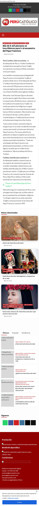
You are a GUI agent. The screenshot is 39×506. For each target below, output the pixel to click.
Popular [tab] (15, 333)
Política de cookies (13, 498)
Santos (18, 238)
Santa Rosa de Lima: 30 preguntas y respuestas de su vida (25, 359)
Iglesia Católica (7, 43)
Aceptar (19, 502)
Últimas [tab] (5, 333)
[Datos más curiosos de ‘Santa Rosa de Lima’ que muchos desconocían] (19, 297)
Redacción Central (8, 54)
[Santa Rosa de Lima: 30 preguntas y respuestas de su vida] (19, 261)
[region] (19, 498)
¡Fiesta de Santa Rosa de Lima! (13, 243)
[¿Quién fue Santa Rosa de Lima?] (7, 371)
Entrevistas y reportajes (16, 304)
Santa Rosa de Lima (8, 271)
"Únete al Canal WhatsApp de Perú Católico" (18, 184)
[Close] (37, 491)
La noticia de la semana (18, 269)
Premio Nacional (26, 7)
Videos (17, 399)
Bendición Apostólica (14, 7)
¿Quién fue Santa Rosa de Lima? (25, 373)
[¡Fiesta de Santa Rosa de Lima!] (19, 228)
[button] (3, 34)
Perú (27, 43)
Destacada (6, 304)
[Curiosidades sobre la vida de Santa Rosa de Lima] (7, 400)
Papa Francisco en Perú (18, 43)
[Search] (36, 34)
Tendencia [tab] (25, 333)
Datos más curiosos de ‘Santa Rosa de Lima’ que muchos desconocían (24, 388)
